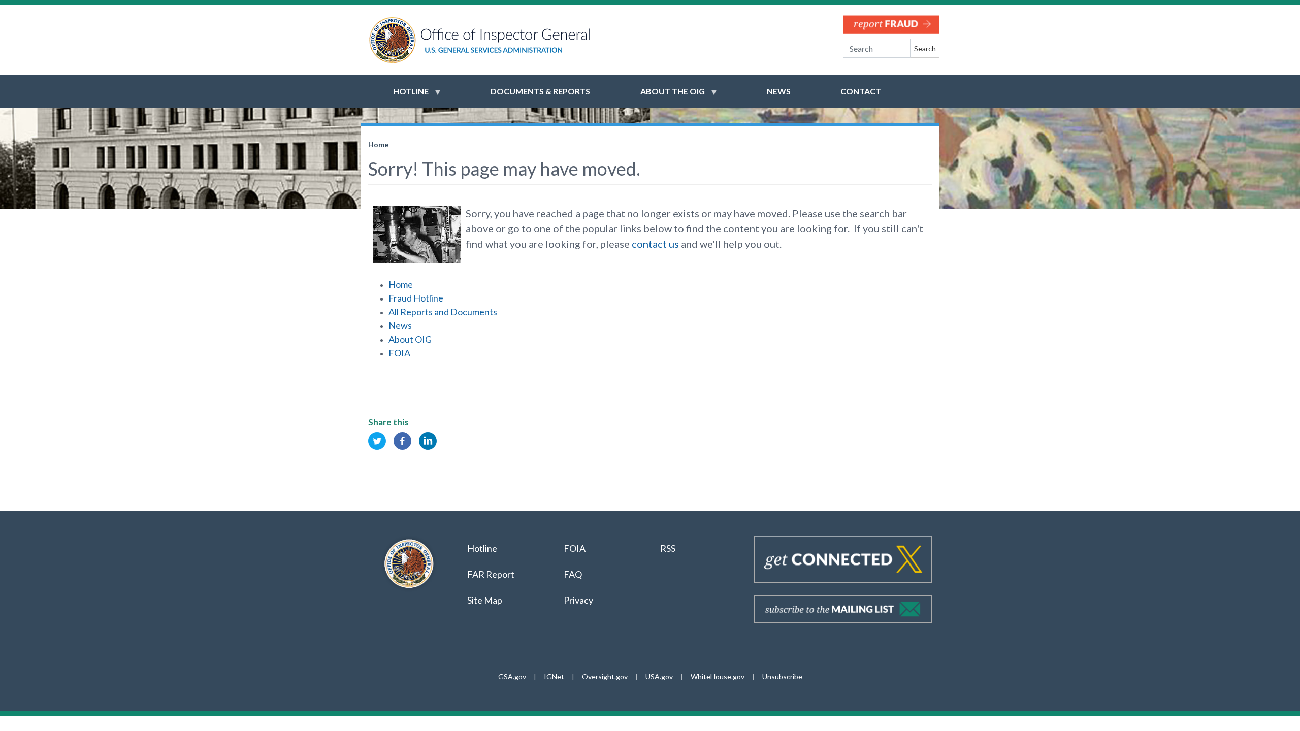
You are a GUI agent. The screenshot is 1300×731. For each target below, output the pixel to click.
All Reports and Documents (442, 311)
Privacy (578, 600)
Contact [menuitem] (860, 91)
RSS (668, 548)
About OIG (410, 339)
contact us (655, 244)
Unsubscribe (782, 676)
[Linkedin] (428, 440)
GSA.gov (512, 676)
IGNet (554, 676)
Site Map (484, 600)
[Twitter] (377, 440)
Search (925, 48)
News (400, 325)
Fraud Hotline (415, 298)
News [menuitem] (779, 91)
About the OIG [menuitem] (666, 96)
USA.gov (659, 676)
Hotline (482, 548)
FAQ (573, 574)
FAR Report (490, 574)
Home (378, 144)
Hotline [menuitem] (405, 96)
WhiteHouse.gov (717, 676)
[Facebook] (402, 440)
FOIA (399, 352)
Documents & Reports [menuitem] (540, 91)
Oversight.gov (605, 676)
